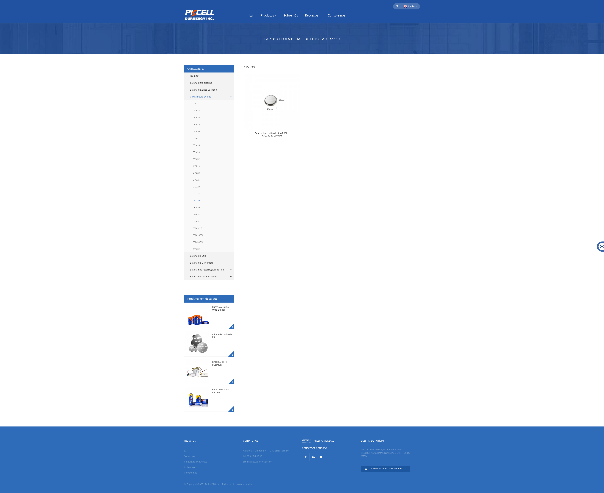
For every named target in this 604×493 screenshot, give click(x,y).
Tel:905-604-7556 (252, 456)
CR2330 (333, 38)
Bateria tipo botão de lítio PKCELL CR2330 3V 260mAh (272, 134)
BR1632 (196, 249)
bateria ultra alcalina (201, 82)
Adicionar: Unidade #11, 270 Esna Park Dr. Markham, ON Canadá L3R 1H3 (266, 451)
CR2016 (196, 117)
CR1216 (196, 165)
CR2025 (196, 124)
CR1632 (196, 159)
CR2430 (196, 207)
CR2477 (196, 138)
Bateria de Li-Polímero (201, 262)
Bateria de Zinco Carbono (203, 89)
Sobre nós (290, 15)
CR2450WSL (198, 242)
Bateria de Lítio (198, 255)
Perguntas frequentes (195, 461)
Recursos (311, 15)
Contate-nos (336, 15)
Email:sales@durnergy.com (257, 461)
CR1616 (196, 145)
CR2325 (196, 193)
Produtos (267, 15)
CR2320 (196, 186)
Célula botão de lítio (298, 38)
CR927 (196, 103)
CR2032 (196, 110)
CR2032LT (197, 228)
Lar (251, 15)
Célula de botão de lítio (222, 336)
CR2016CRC (198, 235)
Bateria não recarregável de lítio (207, 269)
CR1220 (196, 172)
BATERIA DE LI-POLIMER (219, 363)
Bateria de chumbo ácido (203, 276)
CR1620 (196, 152)
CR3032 (196, 214)
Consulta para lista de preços (388, 468)
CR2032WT (198, 221)
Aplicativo (189, 467)
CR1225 (196, 179)
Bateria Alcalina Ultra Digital (220, 308)
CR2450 (196, 131)
